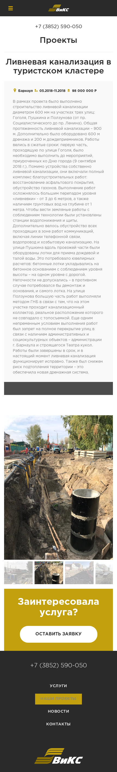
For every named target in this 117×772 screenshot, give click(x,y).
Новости (58, 711)
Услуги (58, 686)
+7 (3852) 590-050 (58, 27)
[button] (12, 487)
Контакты (58, 724)
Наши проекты (58, 698)
